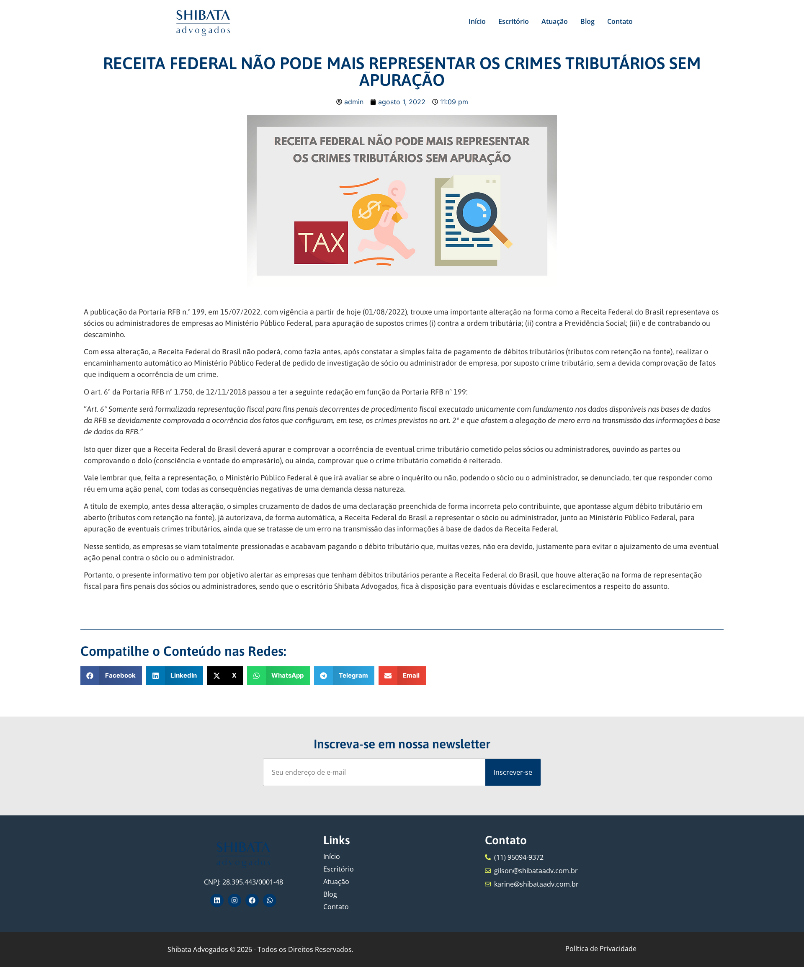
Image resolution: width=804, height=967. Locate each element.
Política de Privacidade (600, 948)
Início (477, 21)
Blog (587, 21)
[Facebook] (252, 900)
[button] (111, 675)
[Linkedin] (217, 900)
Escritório (513, 21)
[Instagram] (234, 900)
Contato (620, 21)
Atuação (554, 21)
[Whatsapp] (269, 900)
